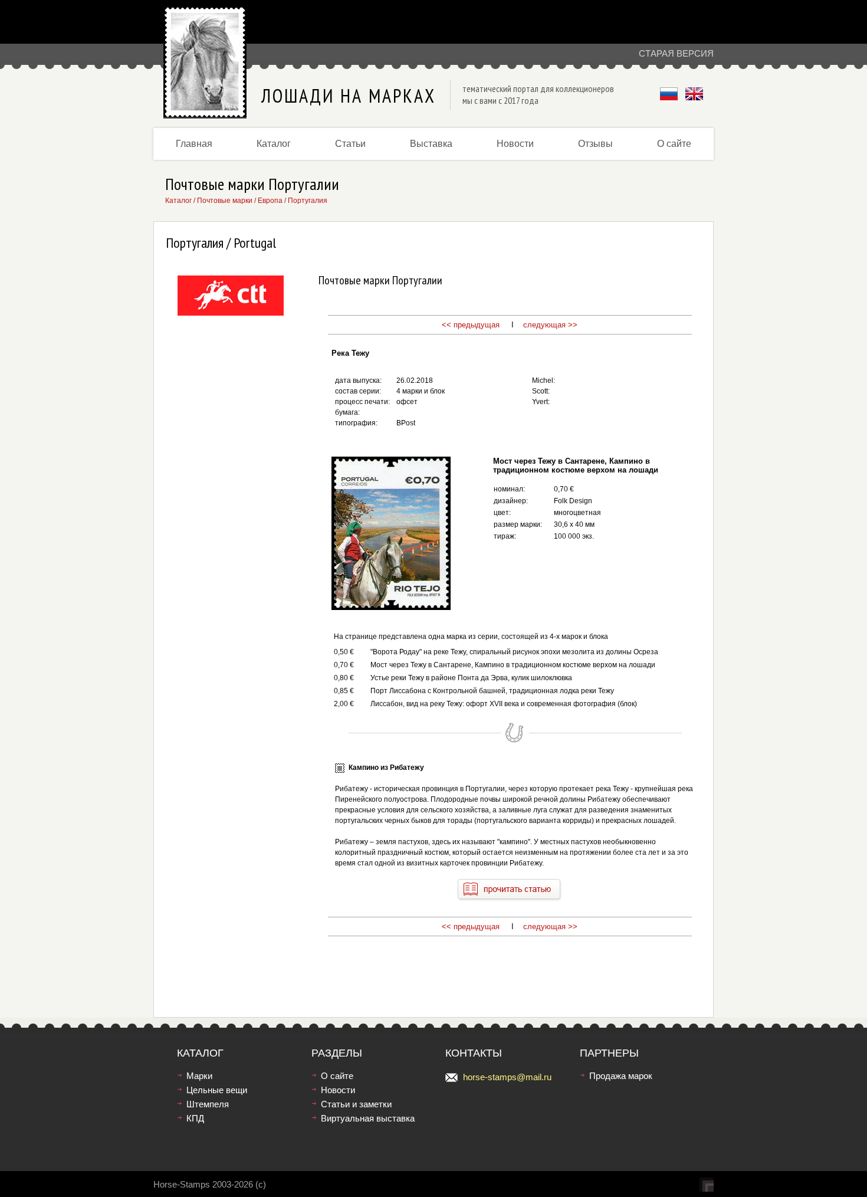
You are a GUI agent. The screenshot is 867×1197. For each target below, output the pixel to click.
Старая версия (676, 53)
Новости (515, 144)
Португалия (307, 200)
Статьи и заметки (356, 1104)
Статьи (350, 144)
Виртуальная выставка (368, 1118)
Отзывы (595, 144)
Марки (199, 1076)
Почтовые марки (224, 200)
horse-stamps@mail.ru (507, 1077)
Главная (194, 144)
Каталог (274, 144)
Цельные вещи (216, 1090)
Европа (270, 200)
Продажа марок (620, 1076)
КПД (195, 1118)
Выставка (431, 144)
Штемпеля (207, 1104)
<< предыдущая (471, 324)
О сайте (674, 144)
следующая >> (550, 324)
